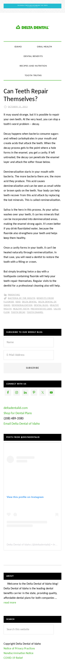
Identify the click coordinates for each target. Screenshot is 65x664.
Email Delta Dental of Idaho (22, 424)
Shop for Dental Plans (18, 413)
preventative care (41, 309)
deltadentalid (42, 544)
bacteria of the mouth (21, 298)
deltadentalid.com (16, 408)
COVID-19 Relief (13, 658)
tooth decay (18, 312)
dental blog (41, 305)
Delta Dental (29, 302)
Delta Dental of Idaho (19, 544)
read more (10, 602)
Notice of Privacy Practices (19, 648)
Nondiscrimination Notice (18, 653)
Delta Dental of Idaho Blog (32, 27)
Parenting (14, 295)
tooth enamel (35, 312)
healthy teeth (21, 309)
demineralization (22, 305)
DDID (18, 302)
